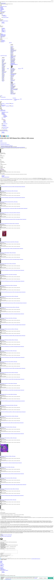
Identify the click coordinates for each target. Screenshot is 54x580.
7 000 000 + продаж (3, 547)
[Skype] (7, 136)
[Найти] (1, 5)
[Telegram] (8, 136)
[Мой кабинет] (0, 102)
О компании (5, 115)
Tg (0, 37)
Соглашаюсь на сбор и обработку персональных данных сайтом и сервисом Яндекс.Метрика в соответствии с (20, 558)
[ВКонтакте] (0, 136)
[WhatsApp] (6, 136)
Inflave (1, 561)
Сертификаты (2, 564)
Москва (4, 121)
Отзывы (3, 176)
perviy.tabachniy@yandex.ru (4, 130)
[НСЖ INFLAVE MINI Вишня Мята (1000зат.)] (12, 147)
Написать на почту (2, 110)
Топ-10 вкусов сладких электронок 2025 (5, 536)
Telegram (3, 22)
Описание (3, 175)
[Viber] (5, 136)
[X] (4, 136)
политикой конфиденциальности (35, 558)
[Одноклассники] (1, 136)
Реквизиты (1, 567)
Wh (1, 37)
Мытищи (4, 122)
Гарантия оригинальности (4, 544)
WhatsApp (3, 132)
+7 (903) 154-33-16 (3, 11)
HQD (1, 562)
